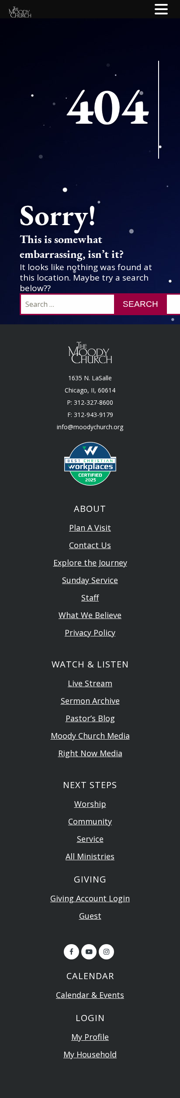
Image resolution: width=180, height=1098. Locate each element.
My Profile (90, 1037)
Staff (90, 597)
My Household (90, 1054)
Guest (90, 915)
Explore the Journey (90, 562)
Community (90, 821)
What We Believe (90, 615)
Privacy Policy (90, 632)
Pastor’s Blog (90, 718)
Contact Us (90, 545)
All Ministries (90, 856)
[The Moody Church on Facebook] (71, 951)
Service (90, 839)
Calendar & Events (90, 995)
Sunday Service (90, 580)
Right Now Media (90, 753)
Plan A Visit (90, 527)
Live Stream (90, 683)
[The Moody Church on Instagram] (106, 951)
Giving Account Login (90, 898)
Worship (90, 804)
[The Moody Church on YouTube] (89, 951)
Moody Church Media (90, 735)
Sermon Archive (90, 700)
